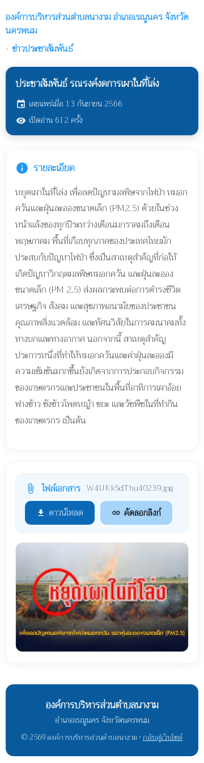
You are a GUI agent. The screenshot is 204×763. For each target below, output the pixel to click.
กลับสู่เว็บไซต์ (162, 737)
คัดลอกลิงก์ (136, 512)
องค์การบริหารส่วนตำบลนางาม (97, 23)
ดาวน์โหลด (59, 512)
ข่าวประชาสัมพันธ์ (42, 48)
